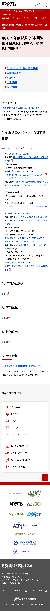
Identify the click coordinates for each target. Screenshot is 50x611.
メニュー (45, 6)
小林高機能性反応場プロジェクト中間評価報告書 (24, 238)
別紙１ (4, 294)
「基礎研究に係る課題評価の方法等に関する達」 (21, 108)
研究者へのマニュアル (20, 453)
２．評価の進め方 (14, 73)
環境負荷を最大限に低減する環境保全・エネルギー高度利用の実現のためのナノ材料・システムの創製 (26, 220)
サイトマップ (7, 591)
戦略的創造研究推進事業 (23, 11)
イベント (14, 421)
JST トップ (6, 11)
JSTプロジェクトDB (19, 460)
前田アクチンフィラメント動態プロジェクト (22, 242)
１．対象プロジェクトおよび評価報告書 (22, 68)
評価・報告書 (6, 14)
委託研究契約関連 (18, 446)
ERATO (38, 11)
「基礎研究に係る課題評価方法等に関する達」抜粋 (22, 366)
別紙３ (4, 342)
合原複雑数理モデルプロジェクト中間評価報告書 (24, 175)
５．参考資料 (12, 87)
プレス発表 (15, 407)
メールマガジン (17, 434)
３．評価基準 (12, 78)
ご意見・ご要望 (17, 467)
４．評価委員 (12, 82)
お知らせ (14, 414)
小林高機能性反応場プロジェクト (18, 213)
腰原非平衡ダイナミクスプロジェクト (19, 178)
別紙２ (4, 318)
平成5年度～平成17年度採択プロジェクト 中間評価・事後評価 (24, 18)
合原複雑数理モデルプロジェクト (18, 154)
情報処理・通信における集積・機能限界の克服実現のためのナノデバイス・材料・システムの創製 (26, 183)
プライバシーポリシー (37, 591)
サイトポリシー (19, 591)
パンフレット (16, 428)
